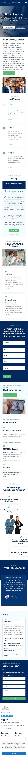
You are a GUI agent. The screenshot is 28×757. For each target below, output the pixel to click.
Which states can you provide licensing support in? (13, 649)
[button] (25, 739)
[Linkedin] (5, 716)
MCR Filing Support (10, 449)
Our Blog (6, 467)
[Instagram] (11, 716)
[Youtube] (8, 716)
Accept (14, 753)
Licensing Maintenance (12, 431)
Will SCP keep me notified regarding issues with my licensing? (13, 644)
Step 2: (11, 127)
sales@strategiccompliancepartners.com (13, 672)
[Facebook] (2, 716)
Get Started (14, 230)
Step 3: (11, 152)
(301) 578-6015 (16, 2)
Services (18, 733)
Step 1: (11, 104)
